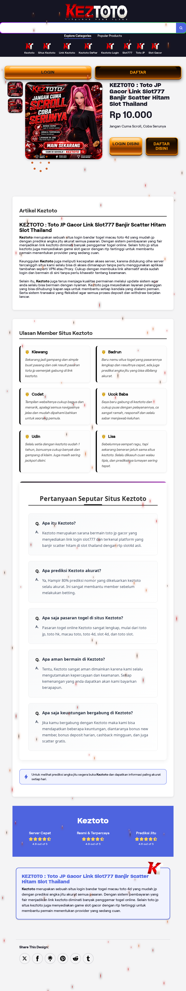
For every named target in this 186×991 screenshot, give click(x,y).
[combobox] (88, 28)
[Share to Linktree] (50, 958)
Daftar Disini (162, 146)
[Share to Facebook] (37, 958)
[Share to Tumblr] (88, 958)
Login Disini (126, 144)
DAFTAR (138, 72)
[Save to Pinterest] (62, 958)
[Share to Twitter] (24, 958)
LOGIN (48, 72)
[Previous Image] (28, 121)
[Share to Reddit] (75, 958)
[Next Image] (98, 121)
